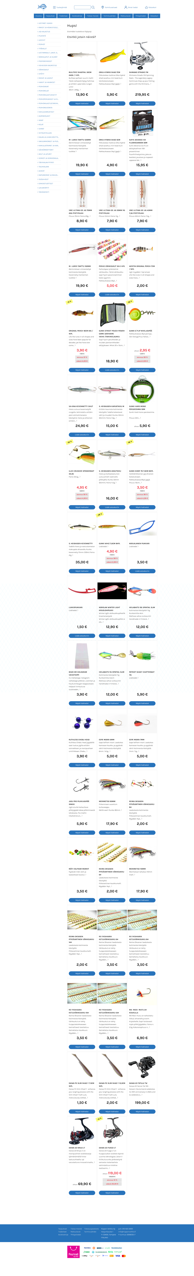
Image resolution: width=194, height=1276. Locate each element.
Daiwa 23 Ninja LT (77, 1148)
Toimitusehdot (110, 16)
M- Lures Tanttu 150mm (80, 266)
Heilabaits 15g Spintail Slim (142, 607)
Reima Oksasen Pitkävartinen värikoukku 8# (141, 804)
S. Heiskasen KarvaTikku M (111, 406)
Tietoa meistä (92, 16)
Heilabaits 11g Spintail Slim (111, 672)
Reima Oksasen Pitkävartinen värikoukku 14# (81, 939)
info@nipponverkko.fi (127, 1232)
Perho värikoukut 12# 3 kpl (112, 266)
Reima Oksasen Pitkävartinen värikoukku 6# (111, 872)
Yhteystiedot (140, 16)
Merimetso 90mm (107, 801)
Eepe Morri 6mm (106, 740)
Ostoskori (154, 16)
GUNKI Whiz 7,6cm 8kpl (109, 543)
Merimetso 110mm (137, 869)
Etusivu (39, 16)
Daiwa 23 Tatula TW (138, 1083)
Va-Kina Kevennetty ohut (81, 406)
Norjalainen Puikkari (139, 543)
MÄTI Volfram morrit (79, 869)
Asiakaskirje (77, 16)
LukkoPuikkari (76, 607)
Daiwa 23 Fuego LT (107, 1148)
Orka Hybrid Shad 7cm (109, 72)
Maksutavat (126, 16)
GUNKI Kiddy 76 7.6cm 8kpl (141, 471)
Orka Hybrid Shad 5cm (109, 140)
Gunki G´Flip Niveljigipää (140, 331)
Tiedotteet (63, 16)
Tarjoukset (50, 16)
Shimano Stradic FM (138, 72)
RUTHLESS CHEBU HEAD (79, 740)
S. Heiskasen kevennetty (81, 543)
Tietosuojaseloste (91, 1229)
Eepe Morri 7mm (136, 740)
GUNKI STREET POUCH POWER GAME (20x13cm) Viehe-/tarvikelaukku (112, 334)
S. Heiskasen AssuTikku (110, 471)
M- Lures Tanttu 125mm (80, 140)
